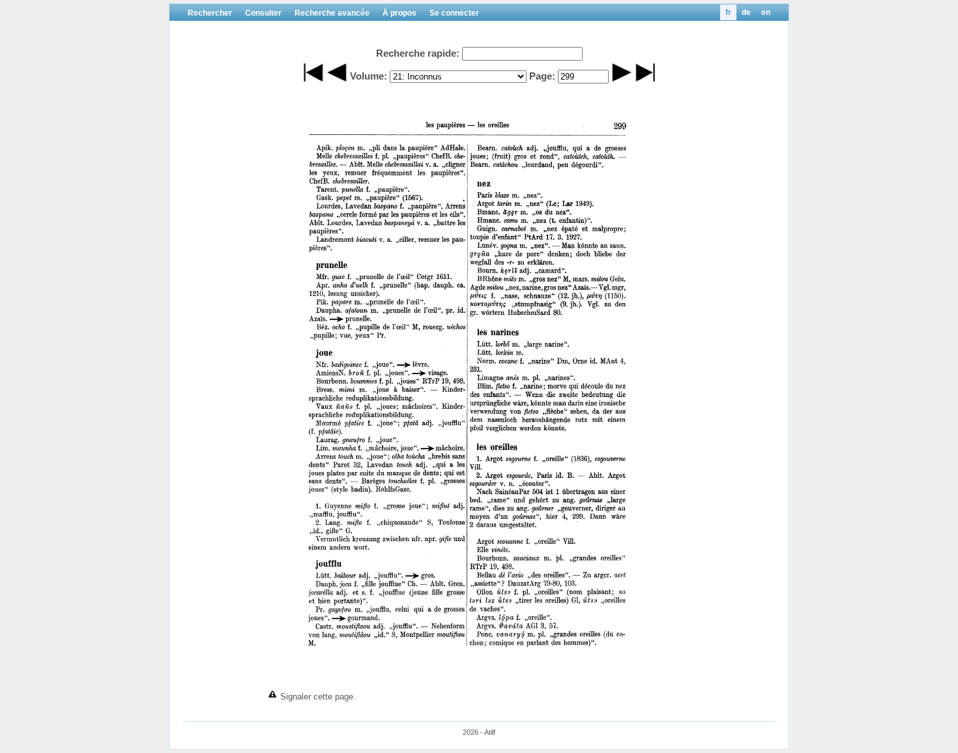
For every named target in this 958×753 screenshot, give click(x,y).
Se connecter (454, 13)
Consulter (263, 13)
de (746, 12)
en (765, 12)
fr (728, 12)
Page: (542, 75)
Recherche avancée (332, 13)
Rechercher (210, 13)
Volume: (368, 75)
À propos (399, 13)
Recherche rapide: (417, 53)
